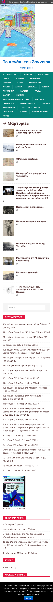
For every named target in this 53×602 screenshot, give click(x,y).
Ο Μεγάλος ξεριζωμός (27, 159)
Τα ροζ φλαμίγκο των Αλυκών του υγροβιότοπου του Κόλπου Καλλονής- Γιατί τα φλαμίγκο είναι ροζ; (25, 545)
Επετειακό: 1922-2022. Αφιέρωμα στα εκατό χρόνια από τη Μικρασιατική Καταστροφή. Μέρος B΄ (26, 411)
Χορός (6, 116)
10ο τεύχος (8, 419)
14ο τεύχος (8, 383)
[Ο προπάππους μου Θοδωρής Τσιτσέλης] (8, 249)
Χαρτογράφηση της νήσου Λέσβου (19, 529)
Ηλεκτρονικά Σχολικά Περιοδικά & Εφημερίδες (28, 2)
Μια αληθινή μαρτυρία (27, 272)
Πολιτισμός (8, 112)
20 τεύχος (7, 345)
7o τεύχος (7, 435)
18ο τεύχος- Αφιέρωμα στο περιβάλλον (21, 357)
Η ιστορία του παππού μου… (30, 207)
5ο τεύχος (7, 445)
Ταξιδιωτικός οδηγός (30, 108)
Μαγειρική (24, 91)
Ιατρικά (20, 83)
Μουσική (20, 95)
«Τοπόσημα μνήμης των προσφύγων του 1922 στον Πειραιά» (29, 289)
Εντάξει (28, 598)
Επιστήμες (35, 78)
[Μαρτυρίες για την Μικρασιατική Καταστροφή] (8, 263)
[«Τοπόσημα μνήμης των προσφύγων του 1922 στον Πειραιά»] (8, 292)
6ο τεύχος (7, 440)
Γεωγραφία (19, 78)
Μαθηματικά (35, 83)
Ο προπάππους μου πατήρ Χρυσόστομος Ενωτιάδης (29, 131)
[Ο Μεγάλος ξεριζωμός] (8, 164)
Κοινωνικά (45, 103)
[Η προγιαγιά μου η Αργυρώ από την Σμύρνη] (8, 179)
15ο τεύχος (8, 378)
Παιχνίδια (39, 99)
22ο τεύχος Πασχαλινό (13, 332)
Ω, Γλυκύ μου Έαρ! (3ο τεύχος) (17, 457)
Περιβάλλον (8, 103)
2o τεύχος (7, 465)
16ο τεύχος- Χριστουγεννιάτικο (18, 370)
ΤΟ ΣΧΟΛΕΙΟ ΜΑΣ (10, 74)
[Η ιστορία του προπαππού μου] (8, 235)
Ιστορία (45, 87)
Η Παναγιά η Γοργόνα (13, 524)
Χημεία (18, 87)
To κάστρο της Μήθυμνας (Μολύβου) (20, 553)
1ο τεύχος (7, 470)
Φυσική (6, 87)
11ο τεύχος (8, 403)
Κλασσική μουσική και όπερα (16, 99)
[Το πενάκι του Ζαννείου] (17, 55)
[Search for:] (26, 307)
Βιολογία (7, 83)
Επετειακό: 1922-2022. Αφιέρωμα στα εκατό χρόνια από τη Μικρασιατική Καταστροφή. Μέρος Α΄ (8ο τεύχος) (26, 427)
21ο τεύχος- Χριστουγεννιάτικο (17, 337)
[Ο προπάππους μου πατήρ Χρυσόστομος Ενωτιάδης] (8, 136)
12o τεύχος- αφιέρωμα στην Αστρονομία (22, 395)
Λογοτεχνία (8, 91)
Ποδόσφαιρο (44, 74)
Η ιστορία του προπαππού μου (31, 221)
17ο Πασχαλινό (10, 365)
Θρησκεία (32, 87)
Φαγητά (6, 95)
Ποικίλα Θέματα (27, 103)
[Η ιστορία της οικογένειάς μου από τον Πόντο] (8, 150)
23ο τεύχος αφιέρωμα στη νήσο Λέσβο (21, 324)
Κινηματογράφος (40, 112)
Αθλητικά (28, 74)
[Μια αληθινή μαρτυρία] (8, 278)
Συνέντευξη (9, 108)
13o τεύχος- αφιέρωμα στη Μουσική (20, 388)
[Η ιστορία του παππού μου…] (8, 212)
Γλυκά (38, 91)
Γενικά (6, 78)
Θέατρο (23, 112)
